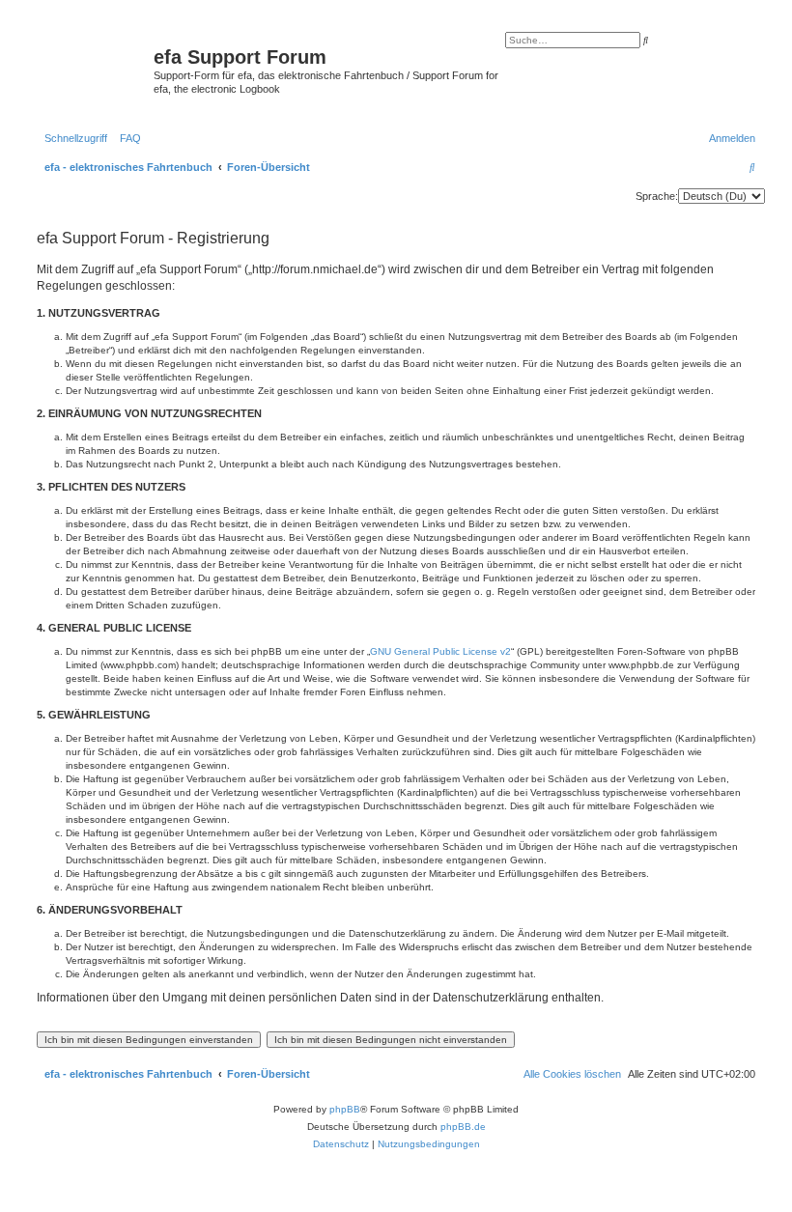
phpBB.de (463, 1126)
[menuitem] (126, 138)
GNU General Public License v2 (440, 651)
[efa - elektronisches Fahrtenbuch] (93, 71)
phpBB (344, 1109)
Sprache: (657, 196)
